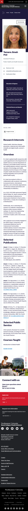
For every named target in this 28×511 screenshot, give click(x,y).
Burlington (14, 493)
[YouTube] (11, 508)
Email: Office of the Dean (7, 448)
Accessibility (6, 504)
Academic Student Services (8, 483)
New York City (13, 495)
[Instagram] (17, 508)
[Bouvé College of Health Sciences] (11, 6)
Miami (3, 495)
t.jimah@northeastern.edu (13, 71)
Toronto (17, 498)
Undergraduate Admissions (8, 477)
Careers (3, 469)
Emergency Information (9, 502)
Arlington (4, 493)
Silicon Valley (11, 498)
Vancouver (22, 498)
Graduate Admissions (6, 474)
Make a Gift (4, 466)
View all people (21, 22)
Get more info (6, 415)
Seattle (5, 498)
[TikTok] (22, 508)
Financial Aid (4, 480)
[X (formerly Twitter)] (8, 508)
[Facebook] (5, 508)
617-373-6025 (4, 446)
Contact (3, 457)
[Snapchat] (20, 508)
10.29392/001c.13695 (10, 289)
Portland (24, 495)
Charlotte (19, 493)
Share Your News (5, 460)
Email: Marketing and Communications (11, 451)
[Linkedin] (14, 508)
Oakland (19, 495)
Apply (4, 402)
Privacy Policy (19, 502)
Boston (8, 493)
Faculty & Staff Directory (7, 463)
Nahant (7, 495)
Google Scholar (7, 348)
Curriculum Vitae (11, 74)
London (24, 493)
